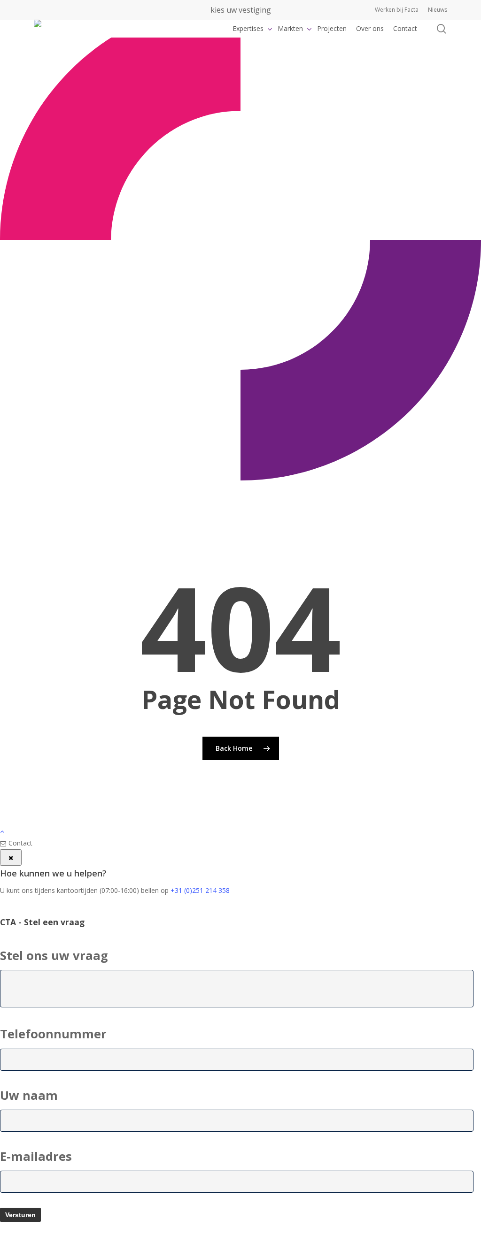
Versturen (20, 1215)
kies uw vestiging (240, 10)
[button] (240, 831)
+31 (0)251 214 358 (200, 890)
